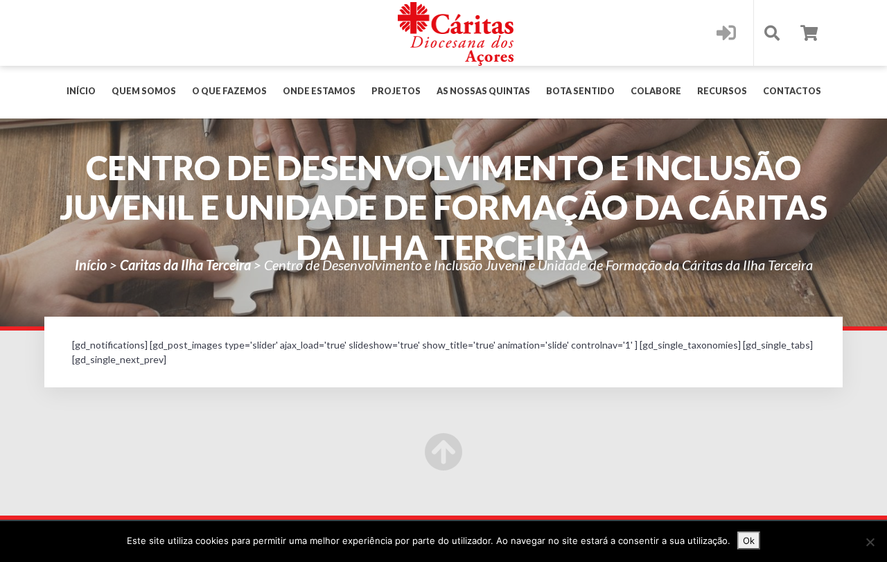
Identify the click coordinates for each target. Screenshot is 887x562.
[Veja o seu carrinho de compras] (809, 33)
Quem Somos (144, 91)
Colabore (656, 91)
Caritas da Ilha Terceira (185, 264)
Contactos (792, 91)
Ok (749, 540)
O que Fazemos (229, 91)
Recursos (722, 91)
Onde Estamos (319, 91)
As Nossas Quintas (483, 91)
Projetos (396, 91)
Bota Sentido (580, 91)
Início (81, 91)
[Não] (870, 542)
